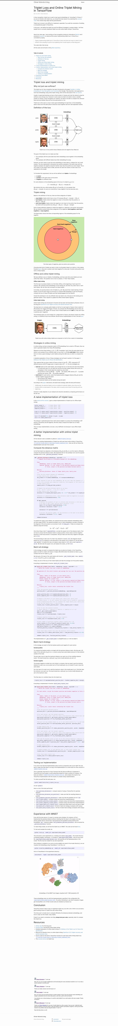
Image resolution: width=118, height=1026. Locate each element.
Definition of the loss (43, 59)
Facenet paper (39, 927)
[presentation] (70, 182)
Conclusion (39, 77)
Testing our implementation (45, 73)
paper (39, 269)
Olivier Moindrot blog (41, 2)
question (42, 36)
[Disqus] (59, 959)
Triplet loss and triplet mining (43, 55)
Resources (38, 78)
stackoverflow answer (42, 400)
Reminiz (78, 34)
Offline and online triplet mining (46, 62)
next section (78, 92)
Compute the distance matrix (45, 68)
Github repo (39, 926)
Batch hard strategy (43, 72)
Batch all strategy (42, 70)
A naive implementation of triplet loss (45, 65)
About (82, 2)
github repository (55, 47)
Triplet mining (41, 60)
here (79, 826)
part (82, 316)
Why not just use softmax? (45, 57)
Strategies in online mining (44, 64)
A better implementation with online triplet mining (48, 67)
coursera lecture (42, 939)
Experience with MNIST (42, 75)
